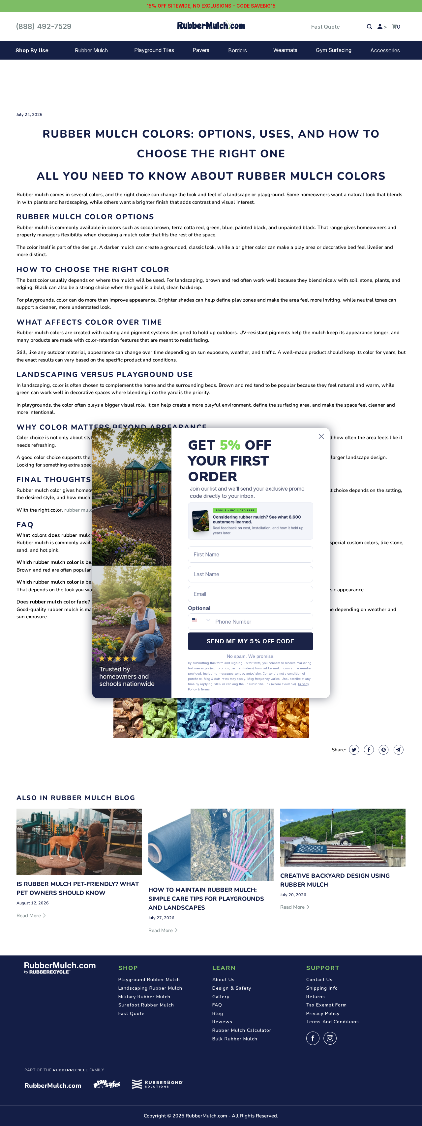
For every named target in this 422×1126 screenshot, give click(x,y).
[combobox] (200, 622)
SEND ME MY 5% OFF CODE (250, 641)
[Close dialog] (321, 436)
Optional (199, 608)
